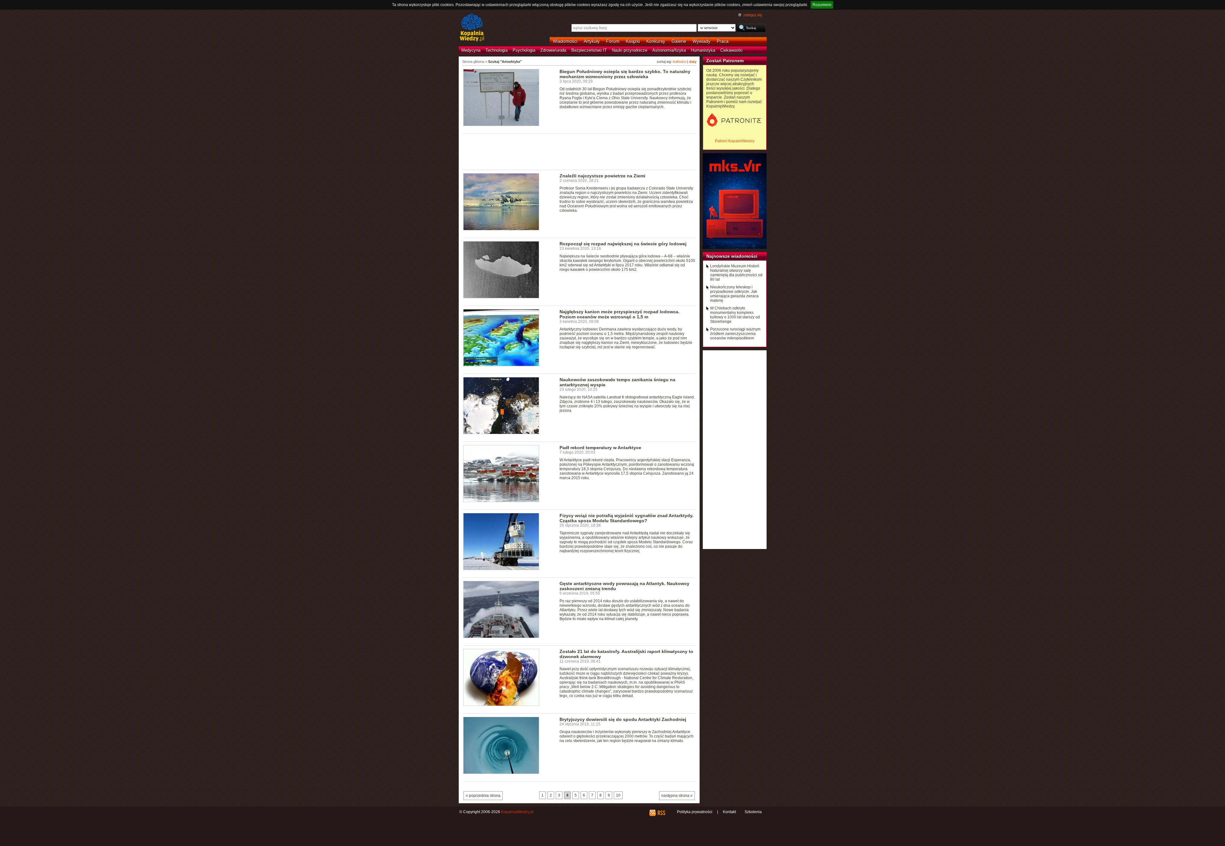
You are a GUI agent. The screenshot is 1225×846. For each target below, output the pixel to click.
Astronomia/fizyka (669, 50)
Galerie (679, 41)
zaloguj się (752, 15)
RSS (661, 813)
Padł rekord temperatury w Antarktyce (600, 447)
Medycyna (470, 50)
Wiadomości (565, 41)
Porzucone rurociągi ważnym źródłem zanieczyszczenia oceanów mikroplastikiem (735, 333)
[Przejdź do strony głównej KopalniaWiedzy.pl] (472, 28)
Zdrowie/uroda (553, 50)
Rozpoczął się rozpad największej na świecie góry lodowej (623, 243)
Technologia (497, 50)
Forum (613, 41)
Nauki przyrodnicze (629, 50)
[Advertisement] (579, 151)
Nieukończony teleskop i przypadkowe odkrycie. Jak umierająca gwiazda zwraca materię (734, 294)
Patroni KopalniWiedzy (734, 141)
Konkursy (655, 41)
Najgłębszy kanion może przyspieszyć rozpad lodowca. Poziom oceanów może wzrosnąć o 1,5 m (619, 314)
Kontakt (729, 812)
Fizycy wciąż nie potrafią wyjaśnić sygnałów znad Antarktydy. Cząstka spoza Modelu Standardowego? (627, 518)
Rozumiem (822, 5)
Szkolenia (753, 812)
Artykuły (592, 41)
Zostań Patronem (725, 60)
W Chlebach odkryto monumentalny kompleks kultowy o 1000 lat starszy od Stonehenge (735, 315)
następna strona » (677, 795)
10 (618, 795)
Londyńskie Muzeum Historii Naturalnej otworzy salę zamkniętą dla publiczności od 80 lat (736, 273)
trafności (679, 61)
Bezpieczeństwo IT (589, 50)
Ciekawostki (731, 50)
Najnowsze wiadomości (731, 256)
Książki (633, 41)
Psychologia (524, 50)
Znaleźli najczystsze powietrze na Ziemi (602, 175)
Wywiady (701, 41)
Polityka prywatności (694, 812)
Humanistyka (703, 50)
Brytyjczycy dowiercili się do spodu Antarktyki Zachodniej (623, 719)
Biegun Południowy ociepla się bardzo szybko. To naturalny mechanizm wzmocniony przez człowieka (625, 74)
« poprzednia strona (483, 795)
